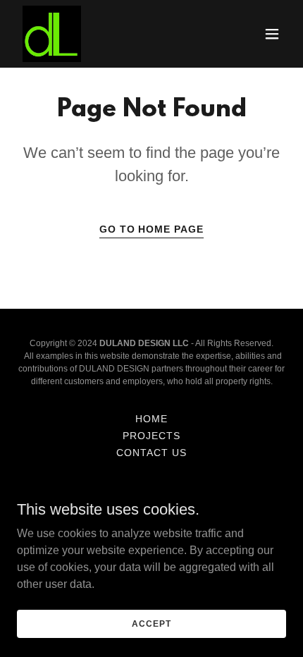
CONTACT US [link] (151, 452)
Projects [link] (151, 435)
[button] (272, 34)
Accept (151, 623)
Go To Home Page (151, 229)
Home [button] (151, 418)
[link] (52, 34)
